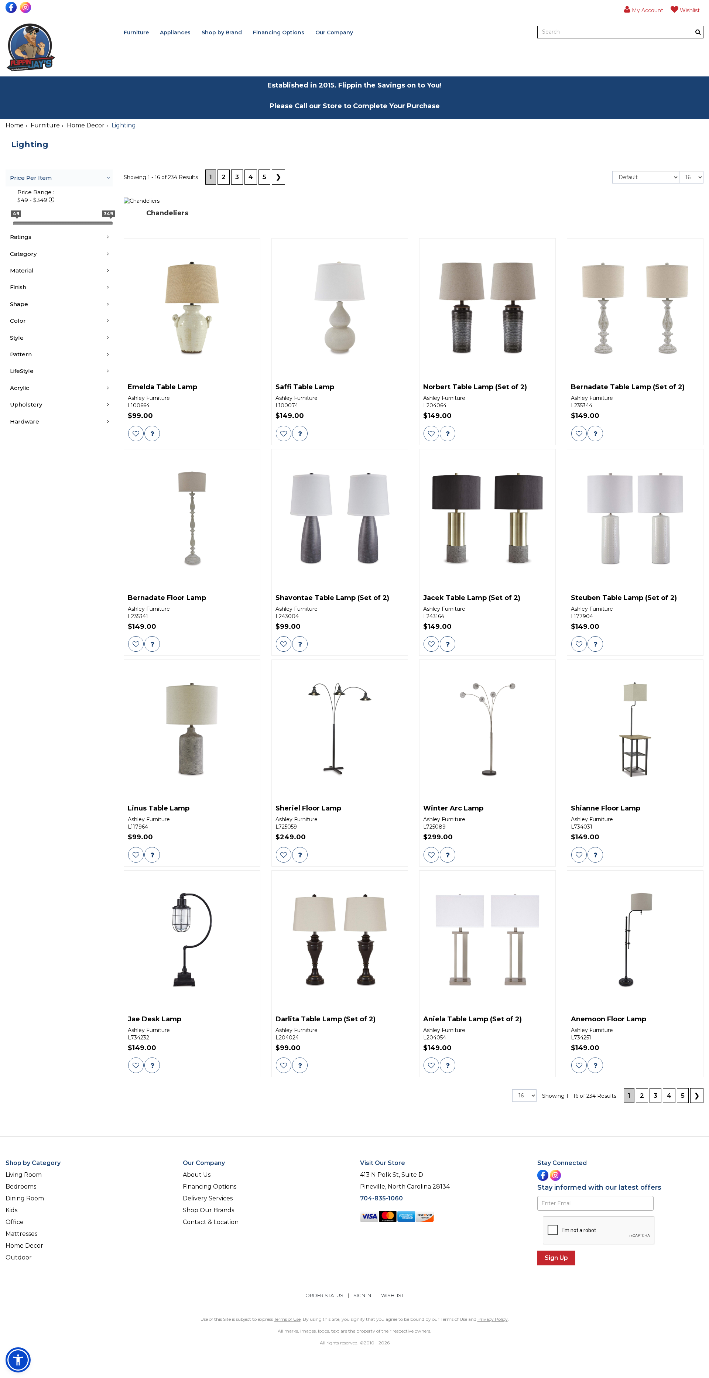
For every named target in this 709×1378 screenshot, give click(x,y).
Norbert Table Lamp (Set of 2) (475, 387)
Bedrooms (21, 1186)
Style (17, 337)
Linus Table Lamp (158, 808)
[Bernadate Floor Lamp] (192, 519)
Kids (11, 1210)
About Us (196, 1174)
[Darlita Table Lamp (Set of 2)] (340, 940)
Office (15, 1222)
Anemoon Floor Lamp (608, 1019)
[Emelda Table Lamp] (192, 308)
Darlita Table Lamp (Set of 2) (325, 1019)
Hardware (24, 421)
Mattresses (21, 1233)
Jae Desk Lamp (154, 1019)
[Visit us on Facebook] (12, 7)
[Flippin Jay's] (31, 47)
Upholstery (26, 404)
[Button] (698, 31)
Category (23, 253)
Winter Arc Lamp (453, 808)
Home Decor (86, 125)
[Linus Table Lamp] (192, 730)
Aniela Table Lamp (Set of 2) (472, 1019)
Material (22, 270)
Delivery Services (208, 1198)
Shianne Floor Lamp (605, 808)
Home (15, 125)
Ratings (20, 236)
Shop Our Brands (208, 1210)
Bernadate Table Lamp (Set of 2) (628, 387)
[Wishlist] (136, 433)
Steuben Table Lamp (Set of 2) (624, 598)
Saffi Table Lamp (304, 387)
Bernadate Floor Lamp (167, 598)
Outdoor (19, 1257)
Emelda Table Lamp (162, 387)
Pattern (21, 354)
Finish (18, 287)
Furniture (136, 32)
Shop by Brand (222, 32)
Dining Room (25, 1198)
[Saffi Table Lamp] (340, 308)
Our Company (334, 32)
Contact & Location (211, 1222)
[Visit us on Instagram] (26, 7)
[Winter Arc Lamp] (487, 730)
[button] (643, 9)
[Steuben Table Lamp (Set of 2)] (635, 519)
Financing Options (278, 32)
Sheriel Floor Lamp (308, 808)
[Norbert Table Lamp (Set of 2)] (487, 308)
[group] (152, 433)
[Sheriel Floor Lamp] (340, 730)
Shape (19, 304)
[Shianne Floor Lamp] (635, 730)
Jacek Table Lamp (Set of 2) (471, 598)
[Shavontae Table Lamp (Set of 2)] (340, 519)
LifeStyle (22, 370)
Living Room (24, 1174)
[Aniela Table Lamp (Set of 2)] (487, 940)
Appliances (175, 32)
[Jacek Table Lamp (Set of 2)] (487, 519)
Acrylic (19, 387)
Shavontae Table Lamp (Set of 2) (332, 598)
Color (18, 320)
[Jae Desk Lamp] (192, 940)
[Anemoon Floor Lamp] (635, 940)
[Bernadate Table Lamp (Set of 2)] (635, 308)
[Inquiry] (152, 433)
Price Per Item (31, 177)
